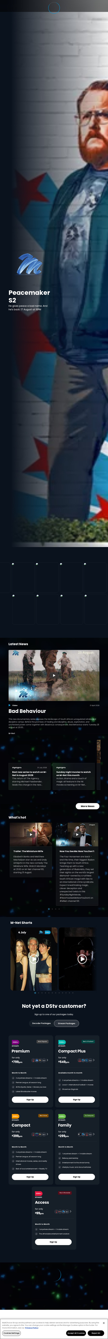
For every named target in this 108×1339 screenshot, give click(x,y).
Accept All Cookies (76, 1333)
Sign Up (30, 1099)
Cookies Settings (11, 1333)
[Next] (94, 959)
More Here (22, 302)
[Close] (104, 1323)
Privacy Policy (31, 1328)
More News (87, 806)
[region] (54, 1329)
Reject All (96, 1333)
